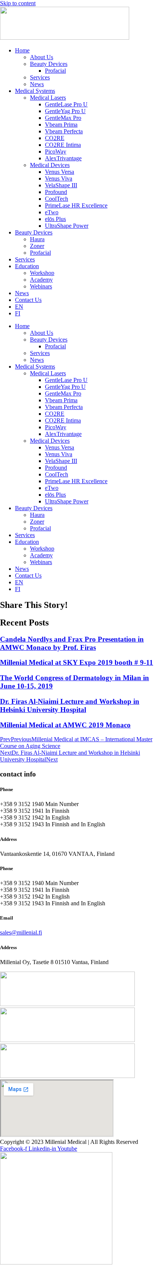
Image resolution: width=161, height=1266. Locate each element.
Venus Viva (58, 178)
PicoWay (55, 151)
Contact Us (28, 300)
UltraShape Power (66, 225)
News (37, 84)
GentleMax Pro (63, 118)
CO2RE (54, 138)
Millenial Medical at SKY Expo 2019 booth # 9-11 (76, 662)
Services (40, 77)
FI (17, 313)
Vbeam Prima (61, 124)
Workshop (42, 273)
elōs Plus (55, 219)
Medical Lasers (48, 97)
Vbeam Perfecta (64, 131)
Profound (56, 192)
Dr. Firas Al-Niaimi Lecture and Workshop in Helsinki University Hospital (69, 705)
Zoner (37, 246)
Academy (41, 279)
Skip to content (18, 3)
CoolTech (56, 199)
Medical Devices (50, 165)
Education (27, 266)
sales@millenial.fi (21, 932)
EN (19, 306)
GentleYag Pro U (65, 111)
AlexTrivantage (63, 158)
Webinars (41, 286)
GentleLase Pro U (66, 104)
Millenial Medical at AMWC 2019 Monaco (65, 725)
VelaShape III (61, 185)
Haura (37, 239)
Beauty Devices (48, 64)
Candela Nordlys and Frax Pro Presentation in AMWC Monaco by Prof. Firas (72, 643)
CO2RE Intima (63, 145)
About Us (41, 57)
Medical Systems (35, 91)
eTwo (51, 212)
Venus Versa (59, 172)
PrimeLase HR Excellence (76, 205)
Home (22, 50)
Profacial (55, 70)
